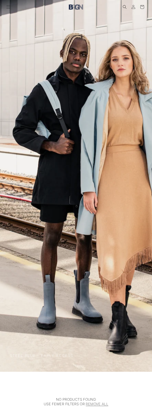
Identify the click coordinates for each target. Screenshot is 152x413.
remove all (97, 404)
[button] (8, 7)
